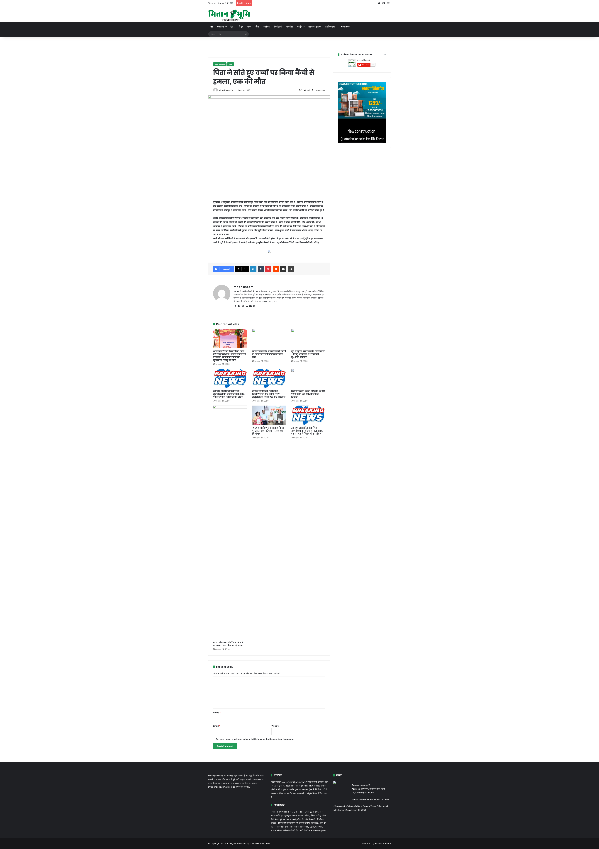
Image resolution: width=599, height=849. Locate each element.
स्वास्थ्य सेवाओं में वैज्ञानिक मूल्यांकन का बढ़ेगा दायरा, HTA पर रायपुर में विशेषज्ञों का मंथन (229, 394)
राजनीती (289, 26)
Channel (345, 26)
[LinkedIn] (253, 269)
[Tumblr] (261, 269)
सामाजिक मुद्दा (330, 26)
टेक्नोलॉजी (278, 26)
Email (216, 726)
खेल (257, 26)
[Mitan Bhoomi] (229, 14)
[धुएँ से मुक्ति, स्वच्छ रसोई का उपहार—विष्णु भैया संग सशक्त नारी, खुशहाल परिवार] (308, 338)
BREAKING (220, 64)
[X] (243, 306)
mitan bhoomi (225, 90)
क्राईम (299, 26)
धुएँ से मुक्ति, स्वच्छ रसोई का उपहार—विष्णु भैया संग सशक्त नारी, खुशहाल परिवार (308, 354)
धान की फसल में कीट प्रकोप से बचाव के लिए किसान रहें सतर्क (228, 644)
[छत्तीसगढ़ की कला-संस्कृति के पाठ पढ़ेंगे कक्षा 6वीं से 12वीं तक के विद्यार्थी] (308, 378)
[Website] (235, 306)
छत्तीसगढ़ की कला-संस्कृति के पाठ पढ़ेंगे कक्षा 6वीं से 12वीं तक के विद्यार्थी (308, 394)
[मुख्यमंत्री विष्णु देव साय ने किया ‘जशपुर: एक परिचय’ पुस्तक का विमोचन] (269, 415)
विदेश (241, 26)
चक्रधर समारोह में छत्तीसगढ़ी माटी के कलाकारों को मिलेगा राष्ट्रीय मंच (269, 354)
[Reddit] (276, 269)
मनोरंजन (266, 26)
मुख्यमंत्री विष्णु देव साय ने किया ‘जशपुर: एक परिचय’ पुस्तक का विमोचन (268, 430)
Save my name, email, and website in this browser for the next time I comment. (255, 739)
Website (275, 726)
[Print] (291, 269)
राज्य (249, 26)
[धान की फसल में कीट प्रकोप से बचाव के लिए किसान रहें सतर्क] (230, 522)
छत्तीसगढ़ (220, 26)
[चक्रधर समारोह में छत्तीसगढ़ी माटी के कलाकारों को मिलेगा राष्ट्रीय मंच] (269, 338)
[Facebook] (239, 306)
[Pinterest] (268, 269)
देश (231, 26)
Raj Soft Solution (383, 843)
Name (217, 712)
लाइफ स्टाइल (313, 26)
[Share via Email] (283, 269)
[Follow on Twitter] (232, 90)
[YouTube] (250, 306)
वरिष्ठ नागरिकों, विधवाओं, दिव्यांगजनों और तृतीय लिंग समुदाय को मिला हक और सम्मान (268, 394)
